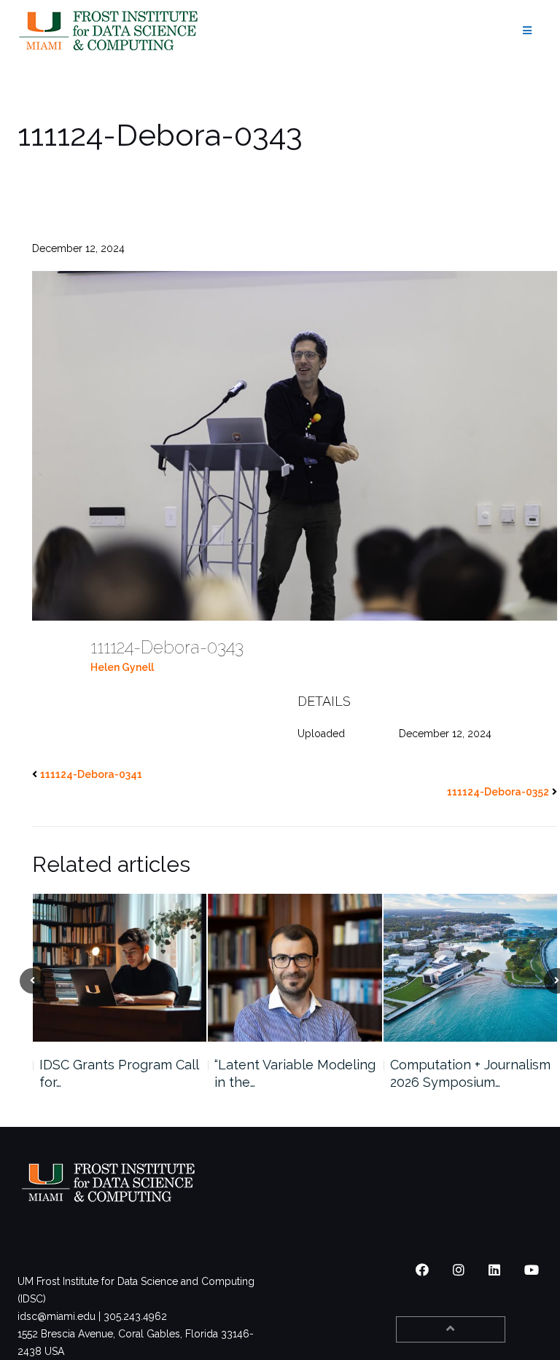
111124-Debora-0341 (91, 774)
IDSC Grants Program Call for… (118, 1073)
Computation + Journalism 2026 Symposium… (470, 1073)
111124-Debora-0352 (498, 792)
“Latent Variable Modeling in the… (295, 1073)
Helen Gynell (122, 667)
